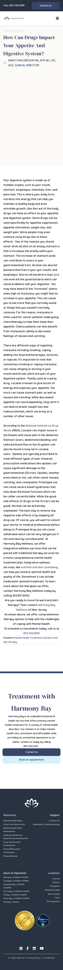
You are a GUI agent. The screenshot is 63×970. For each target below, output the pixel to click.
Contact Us (54, 820)
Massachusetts (52, 890)
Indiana (56, 882)
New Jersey (54, 894)
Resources (9, 815)
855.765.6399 (16, 5)
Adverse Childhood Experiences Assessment (15, 837)
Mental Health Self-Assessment (13, 829)
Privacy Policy (34, 958)
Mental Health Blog (12, 820)
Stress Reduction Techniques (11, 850)
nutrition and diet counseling (39, 567)
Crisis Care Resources (14, 824)
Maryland (55, 886)
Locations (54, 873)
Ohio (57, 897)
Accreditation (49, 958)
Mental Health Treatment (28, 637)
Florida (56, 878)
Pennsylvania (53, 901)
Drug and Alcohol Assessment (11, 843)
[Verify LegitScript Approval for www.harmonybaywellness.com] (43, 920)
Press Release (10, 856)
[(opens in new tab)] (24, 920)
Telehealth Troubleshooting (46, 824)
